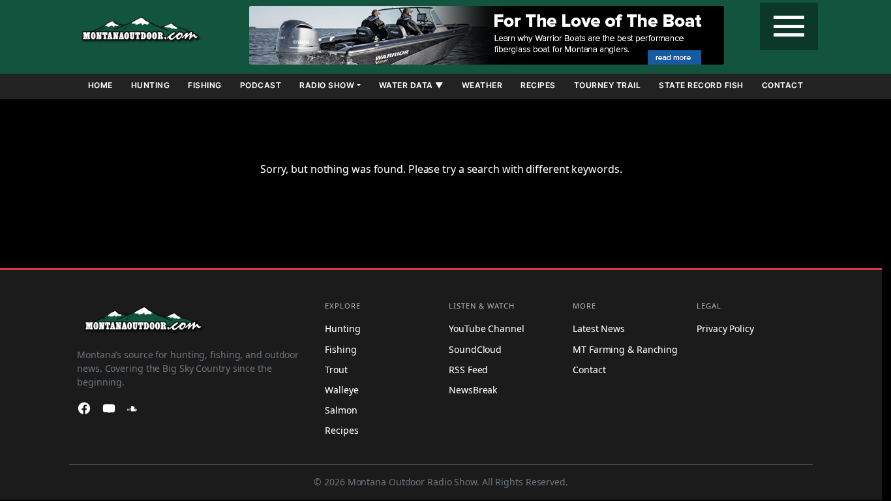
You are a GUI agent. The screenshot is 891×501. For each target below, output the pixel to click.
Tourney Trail (607, 85)
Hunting (150, 85)
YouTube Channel (486, 329)
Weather (482, 85)
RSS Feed (468, 369)
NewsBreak (473, 390)
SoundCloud (475, 349)
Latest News (599, 329)
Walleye (341, 390)
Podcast (261, 85)
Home (100, 85)
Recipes (538, 85)
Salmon (341, 410)
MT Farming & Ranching (625, 349)
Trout (336, 369)
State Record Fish (701, 85)
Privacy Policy (725, 329)
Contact (783, 85)
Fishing (205, 85)
